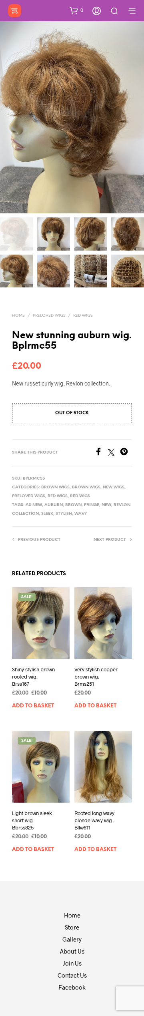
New (106, 505)
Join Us (72, 963)
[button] (76, 10)
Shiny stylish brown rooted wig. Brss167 (33, 676)
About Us (72, 951)
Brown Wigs (55, 487)
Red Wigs (82, 315)
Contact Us (72, 975)
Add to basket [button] (33, 706)
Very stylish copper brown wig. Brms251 (96, 676)
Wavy (80, 514)
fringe (91, 505)
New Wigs (113, 487)
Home (18, 315)
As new (34, 505)
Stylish (64, 514)
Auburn (53, 505)
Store (72, 927)
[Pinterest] (126, 453)
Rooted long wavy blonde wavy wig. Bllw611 (94, 820)
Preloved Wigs (49, 315)
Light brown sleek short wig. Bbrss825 (32, 820)
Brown (73, 505)
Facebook (72, 987)
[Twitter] (114, 453)
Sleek (47, 514)
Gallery (72, 939)
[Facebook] (101, 453)
